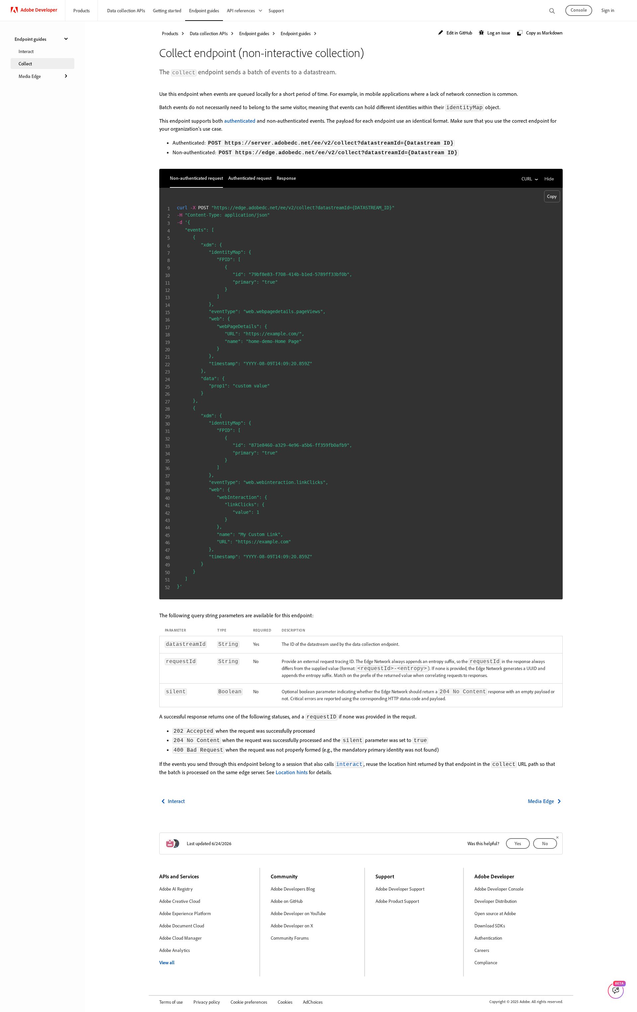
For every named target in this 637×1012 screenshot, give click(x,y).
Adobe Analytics (174, 950)
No (545, 843)
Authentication (488, 938)
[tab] (196, 178)
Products (81, 10)
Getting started (167, 10)
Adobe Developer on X (292, 925)
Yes (518, 843)
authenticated (239, 120)
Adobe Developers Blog (293, 889)
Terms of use (171, 1002)
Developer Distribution (495, 901)
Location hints (292, 772)
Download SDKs (489, 925)
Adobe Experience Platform (185, 913)
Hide (549, 178)
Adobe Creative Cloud (179, 901)
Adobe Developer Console (499, 889)
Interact (26, 51)
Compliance (485, 962)
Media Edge (30, 76)
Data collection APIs (126, 10)
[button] (455, 33)
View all (167, 962)
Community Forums (290, 938)
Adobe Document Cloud (181, 925)
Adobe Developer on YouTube (298, 913)
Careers (481, 950)
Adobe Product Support (397, 901)
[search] (552, 11)
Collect (25, 63)
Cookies (285, 1002)
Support (276, 10)
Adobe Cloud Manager (180, 938)
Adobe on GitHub (287, 901)
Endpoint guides (204, 10)
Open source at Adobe (495, 913)
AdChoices (312, 1002)
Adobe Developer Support (400, 889)
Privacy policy (206, 1002)
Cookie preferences (249, 1002)
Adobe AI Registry (176, 889)
